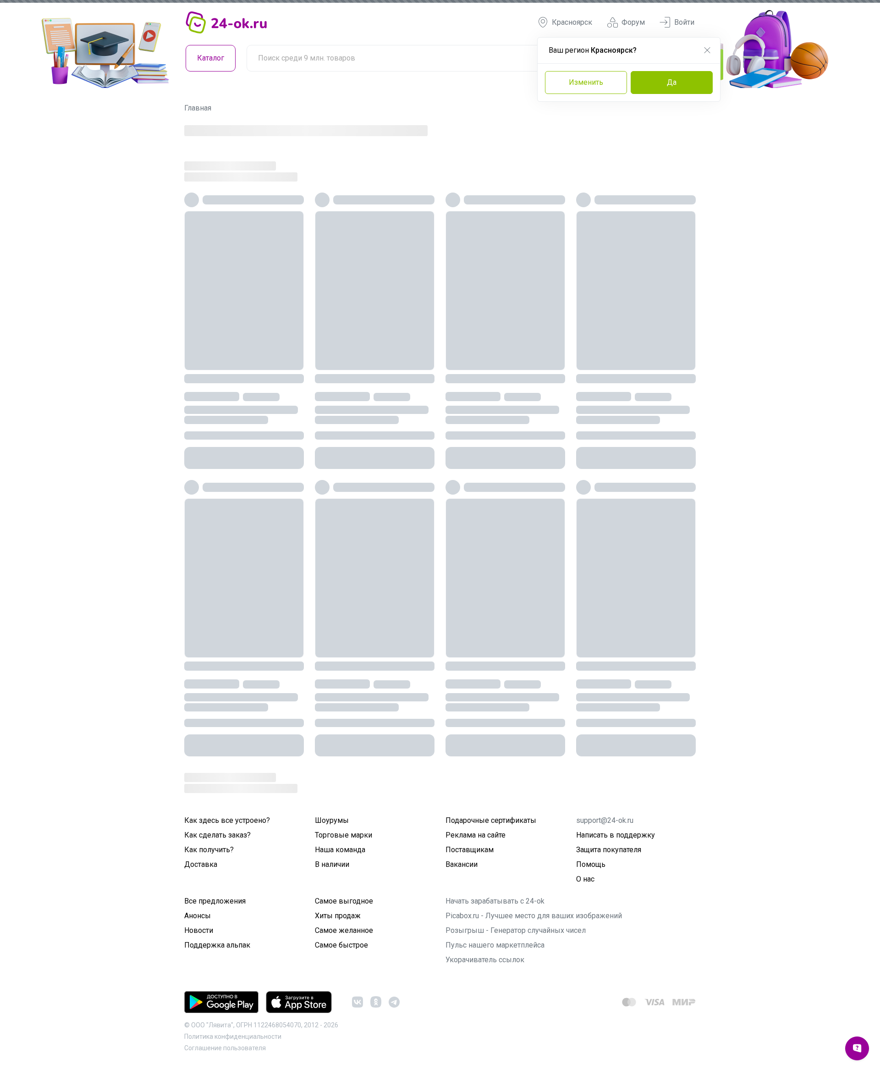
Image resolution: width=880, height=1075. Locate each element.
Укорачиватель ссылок (485, 959)
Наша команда (340, 849)
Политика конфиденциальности (232, 1036)
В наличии (332, 864)
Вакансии (462, 864)
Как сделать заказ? (217, 835)
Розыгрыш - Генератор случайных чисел (516, 930)
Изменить (586, 82)
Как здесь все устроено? (227, 820)
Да (671, 82)
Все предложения (215, 901)
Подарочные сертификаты (491, 820)
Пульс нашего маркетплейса (495, 945)
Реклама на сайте (476, 835)
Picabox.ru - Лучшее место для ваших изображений (534, 915)
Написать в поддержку (615, 835)
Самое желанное (344, 930)
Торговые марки (343, 835)
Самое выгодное (344, 901)
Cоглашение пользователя (225, 1048)
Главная (197, 108)
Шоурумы (332, 820)
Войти (684, 22)
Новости (198, 930)
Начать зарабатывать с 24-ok (495, 901)
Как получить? (209, 849)
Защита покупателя (608, 849)
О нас (585, 879)
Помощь (590, 864)
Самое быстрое (341, 945)
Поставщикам (470, 849)
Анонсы (197, 915)
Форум (633, 22)
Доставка (200, 864)
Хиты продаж (338, 915)
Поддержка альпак (217, 945)
